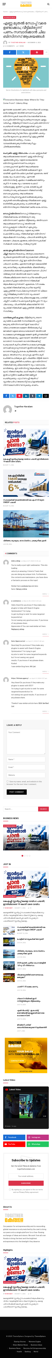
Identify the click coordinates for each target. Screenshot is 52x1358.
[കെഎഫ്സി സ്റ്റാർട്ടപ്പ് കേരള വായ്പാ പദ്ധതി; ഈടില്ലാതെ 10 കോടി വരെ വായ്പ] (26, 442)
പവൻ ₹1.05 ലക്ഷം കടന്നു (27, 987)
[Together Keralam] (26, 4)
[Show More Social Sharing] (46, 52)
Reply (45, 594)
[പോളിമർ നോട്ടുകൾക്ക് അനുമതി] (9, 942)
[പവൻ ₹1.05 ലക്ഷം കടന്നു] (9, 989)
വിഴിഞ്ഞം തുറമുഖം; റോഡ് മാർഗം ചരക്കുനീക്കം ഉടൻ (24, 541)
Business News (9, 826)
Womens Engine (35, 1342)
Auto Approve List (18, 641)
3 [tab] (27, 855)
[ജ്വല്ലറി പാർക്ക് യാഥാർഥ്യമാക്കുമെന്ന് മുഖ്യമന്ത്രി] (9, 1027)
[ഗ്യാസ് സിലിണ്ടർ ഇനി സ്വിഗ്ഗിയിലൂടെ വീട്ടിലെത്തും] (9, 1001)
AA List (33, 666)
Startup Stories (20, 1342)
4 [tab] (29, 855)
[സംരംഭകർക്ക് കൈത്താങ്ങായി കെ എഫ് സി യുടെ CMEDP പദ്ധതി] (26, 483)
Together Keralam (18, 42)
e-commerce (16, 601)
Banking (28, 1352)
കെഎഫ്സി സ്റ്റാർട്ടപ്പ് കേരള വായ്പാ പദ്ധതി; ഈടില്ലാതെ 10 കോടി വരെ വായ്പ (23, 840)
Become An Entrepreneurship (34, 1348)
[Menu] (4, 4)
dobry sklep (15, 561)
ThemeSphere (40, 1336)
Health (19, 1352)
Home (5, 12)
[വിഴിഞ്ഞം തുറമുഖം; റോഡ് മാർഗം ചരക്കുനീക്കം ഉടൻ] (26, 523)
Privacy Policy (24, 1192)
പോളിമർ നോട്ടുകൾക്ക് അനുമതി (30, 939)
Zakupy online (21, 589)
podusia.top (26, 586)
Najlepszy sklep (17, 629)
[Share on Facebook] (9, 52)
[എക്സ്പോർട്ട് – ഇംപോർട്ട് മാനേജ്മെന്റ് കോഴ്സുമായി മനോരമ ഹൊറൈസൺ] (9, 1013)
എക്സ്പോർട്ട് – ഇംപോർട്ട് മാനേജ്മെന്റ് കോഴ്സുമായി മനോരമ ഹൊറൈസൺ (30, 1012)
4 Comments (10, 46)
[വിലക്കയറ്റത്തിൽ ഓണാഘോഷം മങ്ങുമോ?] (9, 977)
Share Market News (20, 1345)
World (36, 1352)
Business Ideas (9, 17)
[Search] (48, 4)
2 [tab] (25, 855)
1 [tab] (22, 855)
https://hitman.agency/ (20, 678)
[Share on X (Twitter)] (23, 52)
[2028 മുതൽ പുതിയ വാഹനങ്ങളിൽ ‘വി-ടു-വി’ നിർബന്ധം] (9, 965)
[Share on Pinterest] (36, 52)
